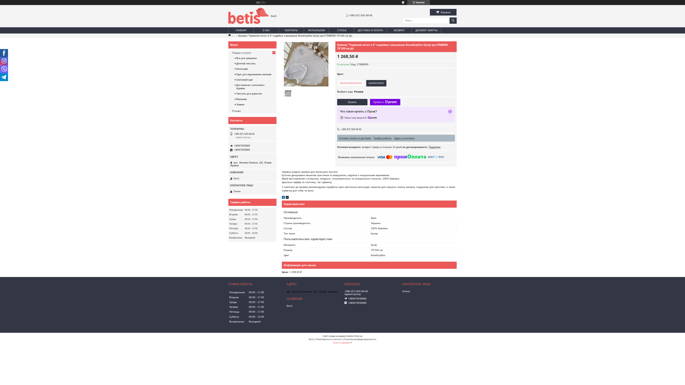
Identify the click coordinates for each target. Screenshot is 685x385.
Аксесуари (242, 69)
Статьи (341, 30)
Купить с (379, 102)
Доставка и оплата (370, 30)
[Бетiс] (248, 23)
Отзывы (236, 110)
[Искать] (453, 20)
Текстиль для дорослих (249, 93)
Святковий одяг (244, 79)
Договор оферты (426, 30)
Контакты (291, 30)
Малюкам (241, 99)
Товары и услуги (241, 52)
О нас (266, 30)
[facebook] (283, 197)
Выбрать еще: (350, 91)
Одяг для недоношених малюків (253, 74)
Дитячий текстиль (246, 63)
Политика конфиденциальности (360, 339)
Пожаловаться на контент (329, 339)
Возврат (399, 30)
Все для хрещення (246, 58)
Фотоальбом (316, 30)
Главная (241, 30)
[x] (287, 197)
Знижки (240, 104)
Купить (352, 102)
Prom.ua (358, 336)
